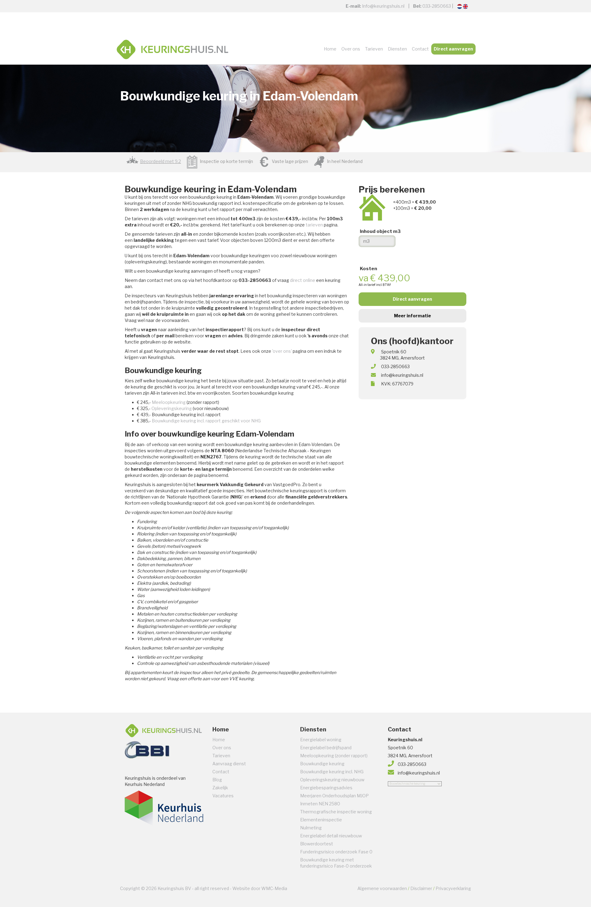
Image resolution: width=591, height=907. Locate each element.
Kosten (368, 268)
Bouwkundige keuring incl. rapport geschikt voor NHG (206, 420)
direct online (302, 280)
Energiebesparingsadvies (326, 787)
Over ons (350, 48)
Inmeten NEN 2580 (320, 803)
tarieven (314, 224)
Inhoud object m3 (380, 231)
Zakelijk (220, 787)
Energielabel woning (320, 739)
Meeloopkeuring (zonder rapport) (334, 755)
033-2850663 (436, 6)
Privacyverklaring (453, 888)
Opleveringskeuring (171, 408)
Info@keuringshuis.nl (383, 6)
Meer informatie (412, 315)
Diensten (397, 48)
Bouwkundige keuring (322, 763)
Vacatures (223, 795)
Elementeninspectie (321, 819)
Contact (420, 48)
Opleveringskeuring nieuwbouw (332, 779)
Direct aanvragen (453, 48)
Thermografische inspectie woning (336, 811)
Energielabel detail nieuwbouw (331, 835)
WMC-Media (274, 888)
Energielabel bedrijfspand (326, 747)
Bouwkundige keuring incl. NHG (332, 771)
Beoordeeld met (160, 161)
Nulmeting (311, 827)
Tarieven (374, 48)
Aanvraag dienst (229, 763)
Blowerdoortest (316, 843)
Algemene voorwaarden (382, 888)
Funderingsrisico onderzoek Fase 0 (336, 851)
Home (330, 48)
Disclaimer (421, 888)
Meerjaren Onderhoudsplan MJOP (334, 795)
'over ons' (282, 351)
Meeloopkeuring (169, 402)
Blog (217, 779)
